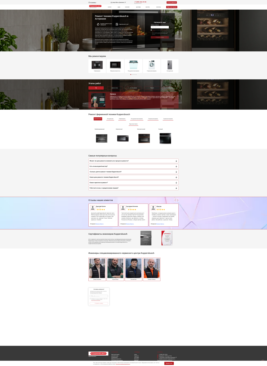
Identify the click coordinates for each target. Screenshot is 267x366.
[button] (130, 74)
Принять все (169, 363)
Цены (119, 7)
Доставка (138, 7)
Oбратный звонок (172, 7)
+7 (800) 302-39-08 (140, 2)
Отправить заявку (160, 37)
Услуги (109, 7)
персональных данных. (95, 300)
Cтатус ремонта (171, 2)
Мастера (148, 7)
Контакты (158, 7)
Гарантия (127, 7)
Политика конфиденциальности (123, 364)
